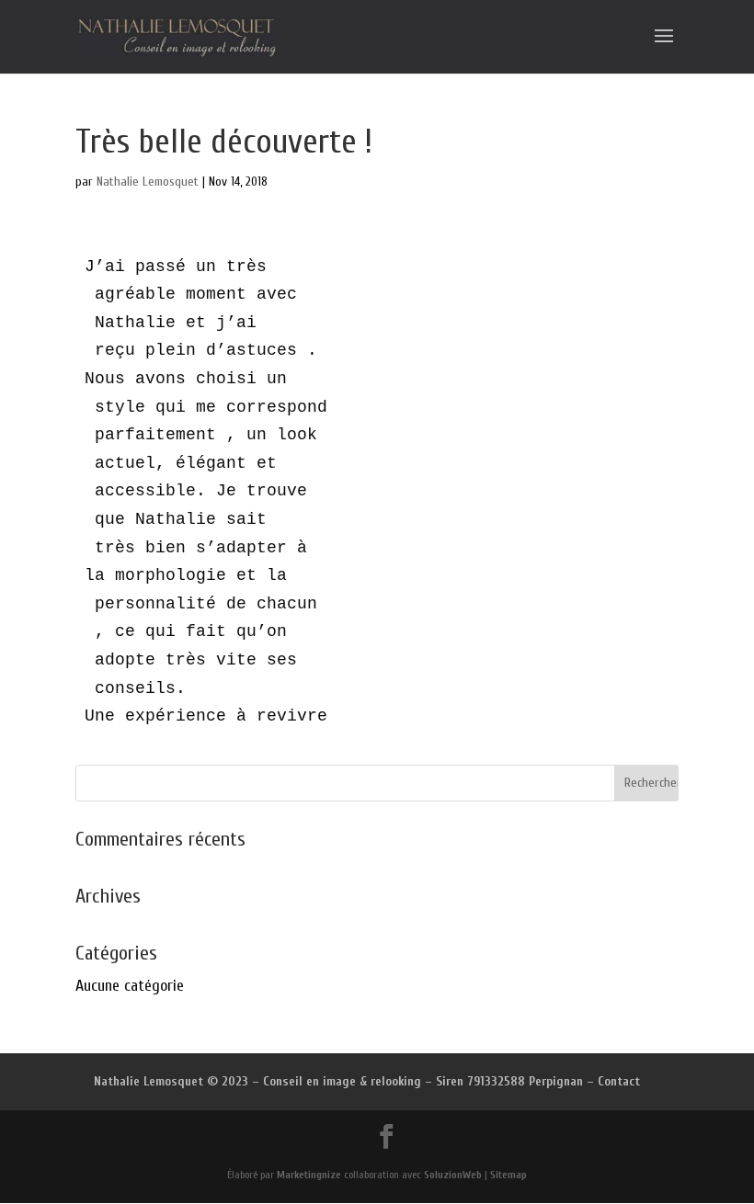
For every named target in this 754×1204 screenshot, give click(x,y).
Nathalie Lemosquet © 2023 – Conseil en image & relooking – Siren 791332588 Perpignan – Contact (367, 1081)
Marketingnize (309, 1174)
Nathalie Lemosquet (148, 181)
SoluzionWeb (453, 1174)
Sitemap (508, 1174)
